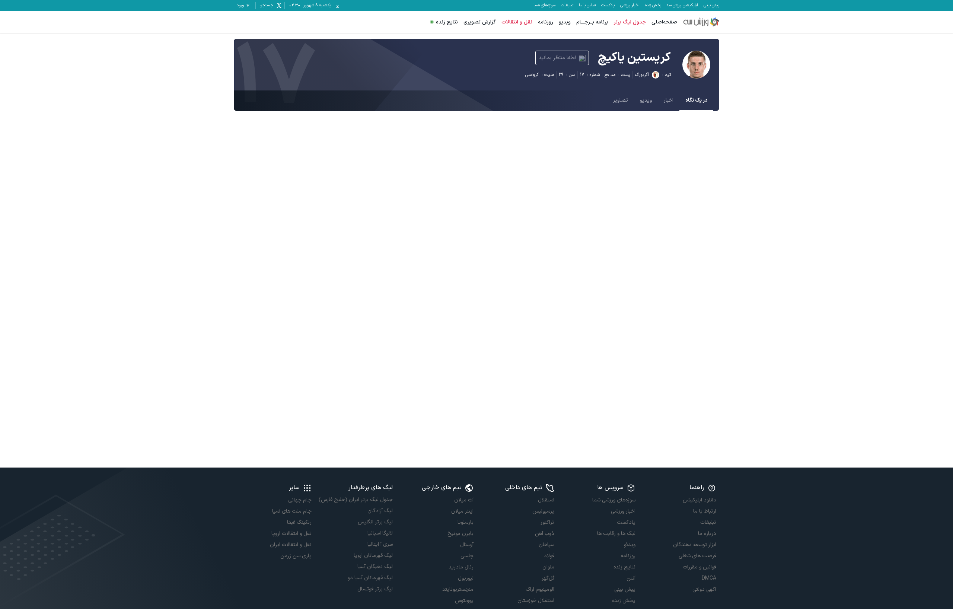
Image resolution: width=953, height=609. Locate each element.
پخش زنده (653, 6)
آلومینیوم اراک (540, 589)
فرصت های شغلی (697, 556)
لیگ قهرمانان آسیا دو (370, 578)
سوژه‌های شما (544, 6)
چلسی (467, 556)
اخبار (668, 100)
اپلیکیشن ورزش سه (682, 6)
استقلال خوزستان (535, 601)
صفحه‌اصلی (664, 22)
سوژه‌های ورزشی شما (613, 500)
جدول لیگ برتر (630, 22)
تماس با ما (587, 6)
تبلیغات (567, 6)
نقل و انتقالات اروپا (291, 534)
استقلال (546, 500)
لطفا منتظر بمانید (557, 58)
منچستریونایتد (458, 589)
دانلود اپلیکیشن (699, 500)
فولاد (549, 556)
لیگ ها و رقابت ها (616, 534)
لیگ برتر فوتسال (374, 589)
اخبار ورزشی (630, 6)
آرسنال (467, 545)
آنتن (631, 578)
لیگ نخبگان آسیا (374, 567)
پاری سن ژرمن (296, 556)
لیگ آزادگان (379, 511)
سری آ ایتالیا (379, 544)
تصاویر (620, 100)
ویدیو (565, 22)
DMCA (709, 578)
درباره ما (707, 534)
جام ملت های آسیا (292, 511)
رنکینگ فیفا (299, 522)
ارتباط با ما (704, 511)
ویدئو (629, 545)
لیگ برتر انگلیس (375, 522)
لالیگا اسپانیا (379, 533)
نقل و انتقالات (516, 22)
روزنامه (545, 22)
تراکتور (547, 522)
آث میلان (464, 500)
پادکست (608, 6)
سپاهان (546, 545)
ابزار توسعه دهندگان (694, 545)
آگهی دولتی (704, 589)
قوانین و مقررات (699, 567)
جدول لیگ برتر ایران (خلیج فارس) (355, 500)
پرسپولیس (543, 511)
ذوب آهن (544, 534)
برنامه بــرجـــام (592, 22)
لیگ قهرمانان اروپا (373, 555)
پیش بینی (711, 6)
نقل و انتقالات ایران (291, 545)
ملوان (548, 567)
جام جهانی (300, 500)
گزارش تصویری (479, 22)
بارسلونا (466, 522)
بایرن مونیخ (460, 534)
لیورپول (466, 578)
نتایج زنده (447, 22)
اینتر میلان (462, 511)
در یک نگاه (696, 100)
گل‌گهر (548, 578)
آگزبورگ (642, 74)
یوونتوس (464, 601)
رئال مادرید (461, 567)
